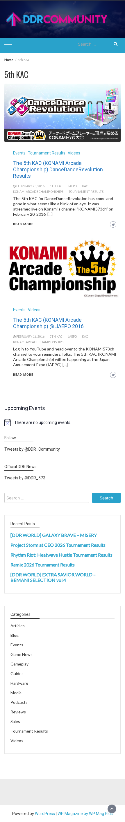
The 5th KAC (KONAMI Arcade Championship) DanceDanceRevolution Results (58, 169)
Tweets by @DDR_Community (32, 449)
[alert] (62, 422)
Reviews (18, 711)
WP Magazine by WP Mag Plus (85, 813)
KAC (85, 186)
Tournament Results (46, 153)
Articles (17, 625)
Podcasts (19, 702)
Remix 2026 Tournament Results (42, 564)
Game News (21, 654)
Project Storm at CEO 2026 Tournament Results (58, 545)
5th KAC (56, 186)
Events (19, 153)
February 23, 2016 (30, 186)
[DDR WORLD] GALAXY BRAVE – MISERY (53, 535)
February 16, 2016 (30, 336)
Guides (17, 673)
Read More (23, 224)
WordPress (45, 813)
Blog (14, 635)
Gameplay (19, 663)
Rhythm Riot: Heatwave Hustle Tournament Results (61, 554)
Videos (74, 153)
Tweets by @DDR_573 (24, 478)
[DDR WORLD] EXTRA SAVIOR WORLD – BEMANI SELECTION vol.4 (53, 577)
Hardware (19, 683)
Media (16, 692)
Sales (15, 721)
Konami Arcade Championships (38, 191)
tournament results (86, 191)
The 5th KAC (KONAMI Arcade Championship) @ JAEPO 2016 (48, 323)
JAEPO (72, 186)
